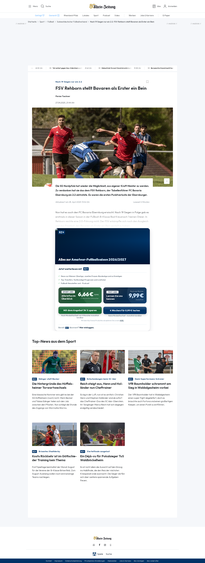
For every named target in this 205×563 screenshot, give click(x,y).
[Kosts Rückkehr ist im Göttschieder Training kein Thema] (54, 434)
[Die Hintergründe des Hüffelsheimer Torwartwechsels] (54, 361)
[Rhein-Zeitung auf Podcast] (110, 544)
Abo (159, 6)
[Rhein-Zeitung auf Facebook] (99, 544)
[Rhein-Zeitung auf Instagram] (105, 544)
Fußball (51, 21)
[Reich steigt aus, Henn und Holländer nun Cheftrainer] (102, 361)
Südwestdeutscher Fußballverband (72, 21)
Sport (42, 21)
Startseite (32, 21)
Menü (35, 6)
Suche (48, 6)
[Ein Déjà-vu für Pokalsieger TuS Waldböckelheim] (102, 434)
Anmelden (172, 6)
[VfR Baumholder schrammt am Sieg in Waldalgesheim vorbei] (150, 361)
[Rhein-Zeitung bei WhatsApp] (93, 544)
